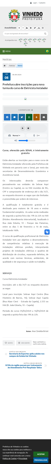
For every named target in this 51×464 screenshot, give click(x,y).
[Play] (22, 128)
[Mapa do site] (39, 28)
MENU (8, 51)
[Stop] (28, 128)
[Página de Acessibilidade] (42, 28)
